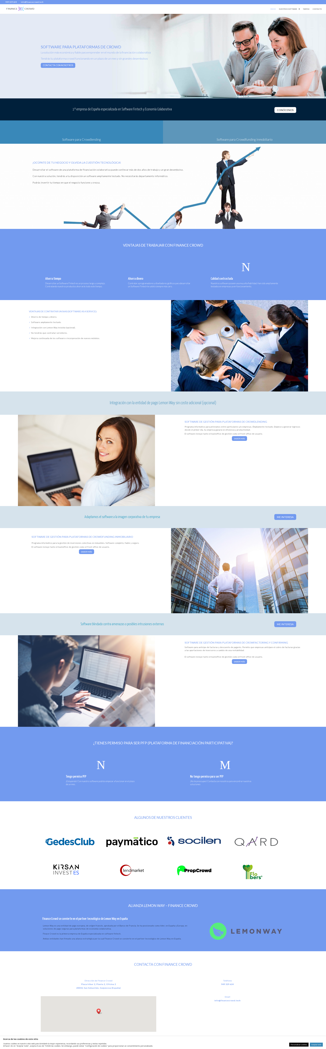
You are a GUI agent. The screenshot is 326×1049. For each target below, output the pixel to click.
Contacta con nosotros (58, 65)
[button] (99, 1011)
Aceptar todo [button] (316, 1044)
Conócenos (285, 110)
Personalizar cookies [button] (299, 1044)
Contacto (317, 9)
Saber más (239, 438)
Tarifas (306, 9)
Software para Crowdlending (81, 139)
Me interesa (285, 517)
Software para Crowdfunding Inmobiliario (245, 139)
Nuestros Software (288, 9)
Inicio (273, 9)
